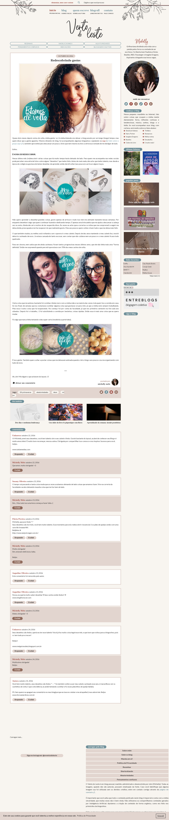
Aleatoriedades (103, 43)
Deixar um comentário (25, 383)
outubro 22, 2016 (28, 435)
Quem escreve (81, 11)
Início (54, 11)
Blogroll (96, 11)
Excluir (31, 454)
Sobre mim (127, 750)
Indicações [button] (65, 47)
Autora (15, 681)
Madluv (145, 270)
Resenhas (28, 43)
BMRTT (126, 270)
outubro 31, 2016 (26, 681)
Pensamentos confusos (28, 47)
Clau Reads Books (149, 264)
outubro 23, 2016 (34, 481)
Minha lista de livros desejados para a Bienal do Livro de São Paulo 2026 (141, 224)
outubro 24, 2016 (28, 629)
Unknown (16, 435)
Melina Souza (147, 273)
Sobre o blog (127, 755)
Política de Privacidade (127, 763)
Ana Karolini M (129, 267)
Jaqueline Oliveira (20, 573)
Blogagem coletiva (102, 47)
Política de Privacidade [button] (86, 816)
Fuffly (126, 264)
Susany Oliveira (19, 481)
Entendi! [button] (161, 816)
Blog (67, 11)
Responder (19, 454)
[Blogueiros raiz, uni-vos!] (128, 287)
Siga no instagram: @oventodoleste (42, 755)
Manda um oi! (127, 759)
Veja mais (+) (155, 276)
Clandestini (128, 273)
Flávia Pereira (18, 519)
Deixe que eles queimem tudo (141, 202)
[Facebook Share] (106, 392)
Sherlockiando (65, 43)
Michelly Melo (18, 462)
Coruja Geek (147, 267)
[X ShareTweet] (101, 392)
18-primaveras (25, 392)
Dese (55, 392)
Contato (108, 11)
